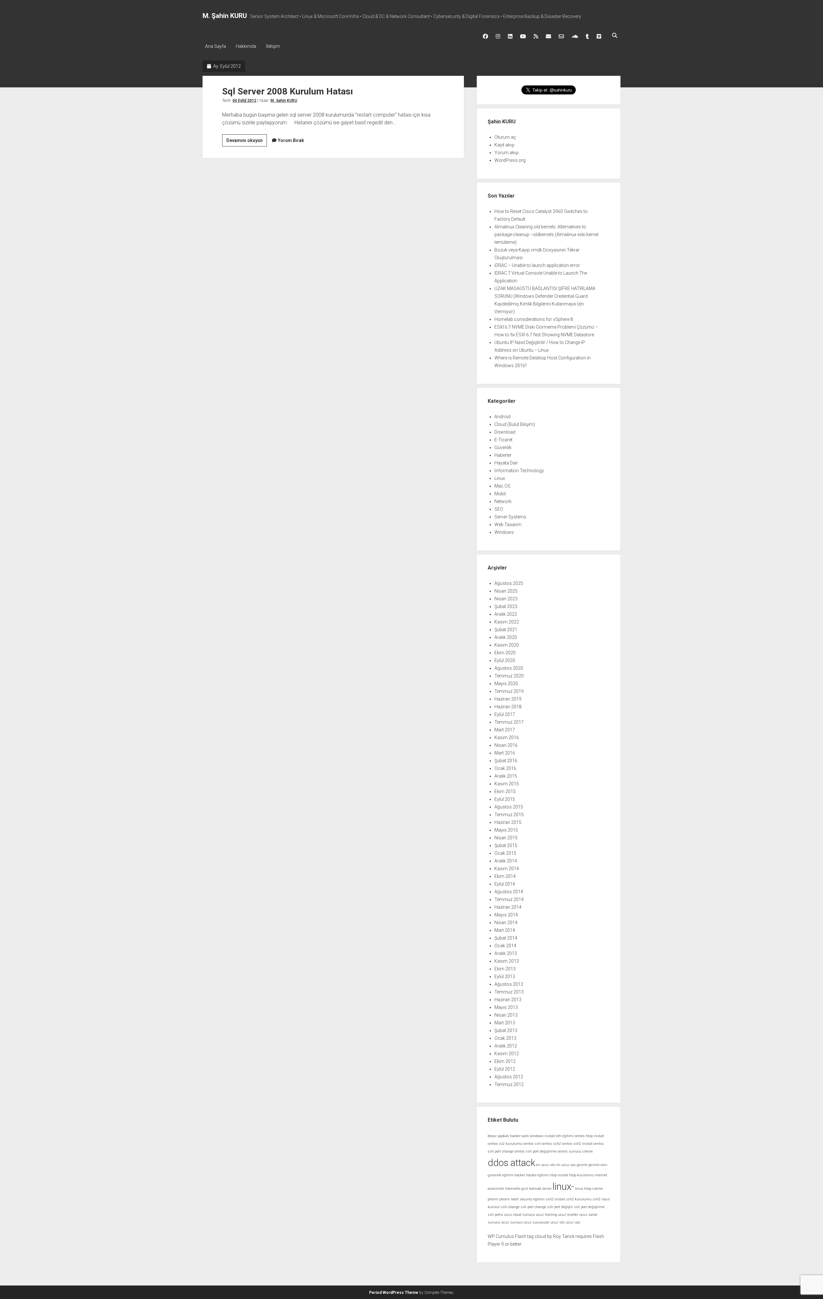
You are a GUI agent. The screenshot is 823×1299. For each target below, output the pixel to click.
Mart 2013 (504, 1022)
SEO (498, 509)
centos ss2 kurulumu (505, 1144)
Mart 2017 (504, 729)
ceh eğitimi (565, 1136)
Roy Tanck (563, 1236)
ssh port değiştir (560, 1207)
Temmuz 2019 (509, 691)
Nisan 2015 (506, 837)
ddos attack (511, 1162)
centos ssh (532, 1144)
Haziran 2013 (507, 999)
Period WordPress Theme (393, 1292)
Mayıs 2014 (506, 914)
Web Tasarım (507, 524)
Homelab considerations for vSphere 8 (533, 319)
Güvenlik (502, 447)
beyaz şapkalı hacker (504, 1136)
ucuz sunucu (512, 1222)
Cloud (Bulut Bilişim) (514, 424)
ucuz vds (557, 1222)
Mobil (500, 493)
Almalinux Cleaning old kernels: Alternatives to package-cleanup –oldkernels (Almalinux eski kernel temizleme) (546, 234)
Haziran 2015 (507, 822)
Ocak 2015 (505, 853)
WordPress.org (510, 160)
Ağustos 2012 (508, 1076)
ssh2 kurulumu (579, 1199)
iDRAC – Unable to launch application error (537, 265)
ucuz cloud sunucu (519, 1215)
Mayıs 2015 (506, 830)
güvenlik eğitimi (500, 1175)
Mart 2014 (504, 930)
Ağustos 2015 (508, 806)
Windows (504, 532)
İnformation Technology (519, 470)
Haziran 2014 (507, 907)
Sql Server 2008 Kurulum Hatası (287, 91)
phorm (493, 1199)
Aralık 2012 (505, 1045)
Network (502, 501)
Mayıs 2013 (506, 1007)
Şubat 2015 (505, 845)
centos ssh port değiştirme (535, 1151)
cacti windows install (538, 1136)
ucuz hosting (546, 1215)
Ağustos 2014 (508, 891)
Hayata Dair (506, 462)
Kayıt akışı (504, 144)
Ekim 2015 (505, 791)
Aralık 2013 (505, 953)
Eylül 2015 (504, 799)
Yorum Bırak (291, 140)
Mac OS (502, 486)
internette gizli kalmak (523, 1189)
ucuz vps (573, 1222)
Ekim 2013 (505, 968)
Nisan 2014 (506, 922)
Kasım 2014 (506, 868)
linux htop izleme (589, 1189)
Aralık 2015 (505, 776)
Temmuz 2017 (509, 722)
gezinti (582, 1165)
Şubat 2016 (505, 760)
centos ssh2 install (577, 1144)
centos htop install (589, 1136)
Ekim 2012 (505, 1061)
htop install (559, 1175)
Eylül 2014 (504, 884)
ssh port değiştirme (589, 1207)
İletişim (273, 46)
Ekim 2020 (505, 652)
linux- (563, 1186)
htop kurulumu (581, 1175)
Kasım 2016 (506, 737)
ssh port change (533, 1207)
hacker (519, 1175)
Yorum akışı (506, 152)
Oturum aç (505, 137)
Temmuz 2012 (509, 1084)
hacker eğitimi (537, 1175)
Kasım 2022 (506, 621)
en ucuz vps (566, 1165)
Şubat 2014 (505, 938)
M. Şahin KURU (225, 16)
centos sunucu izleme (575, 1151)
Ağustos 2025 (508, 583)
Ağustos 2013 (508, 984)
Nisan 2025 (506, 591)
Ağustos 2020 (508, 668)
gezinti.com (598, 1165)
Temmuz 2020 (509, 675)
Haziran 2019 (507, 699)
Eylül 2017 (504, 714)
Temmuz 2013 (509, 991)
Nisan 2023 (506, 598)
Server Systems (510, 516)
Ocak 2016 (505, 768)
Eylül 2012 (504, 1069)
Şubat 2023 (505, 606)
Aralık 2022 (505, 614)
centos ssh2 (551, 1144)
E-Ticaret (503, 439)
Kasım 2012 (506, 1053)
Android (502, 416)
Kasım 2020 (506, 645)
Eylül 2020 (504, 660)
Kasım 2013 (506, 961)
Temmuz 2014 (509, 899)
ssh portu (495, 1215)
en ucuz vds (546, 1165)
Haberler (502, 455)
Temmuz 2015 (509, 814)
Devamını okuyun (246, 141)
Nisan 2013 (506, 1015)
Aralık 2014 (505, 860)
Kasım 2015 (506, 783)
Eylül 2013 (504, 976)
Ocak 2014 (505, 945)
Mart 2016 (504, 753)
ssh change (510, 1207)
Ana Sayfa (215, 46)
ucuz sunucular (536, 1222)
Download (504, 432)
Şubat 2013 (505, 1030)
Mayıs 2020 (506, 683)
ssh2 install (555, 1199)
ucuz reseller (568, 1215)
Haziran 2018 (507, 706)
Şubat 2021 (505, 629)
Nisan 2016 (506, 745)
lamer (547, 1189)
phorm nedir (509, 1199)
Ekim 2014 (505, 876)
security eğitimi (532, 1199)
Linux (499, 478)
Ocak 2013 (505, 1038)
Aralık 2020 (505, 637)
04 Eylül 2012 (244, 100)
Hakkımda (246, 46)
